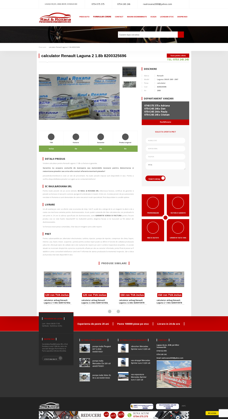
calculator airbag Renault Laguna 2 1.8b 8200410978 (168, 277)
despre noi (182, 16)
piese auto (84, 16)
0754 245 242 (162, 354)
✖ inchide (212, 413)
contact (119, 16)
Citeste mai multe (50, 359)
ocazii (153, 16)
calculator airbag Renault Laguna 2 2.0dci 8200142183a (57, 301)
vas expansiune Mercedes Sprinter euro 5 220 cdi (138, 377)
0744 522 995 (162, 351)
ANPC (184, 406)
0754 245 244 (151, 111)
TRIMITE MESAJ (154, 179)
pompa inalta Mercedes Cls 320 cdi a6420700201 (101, 363)
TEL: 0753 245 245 (178, 59)
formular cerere (102, 16)
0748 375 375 (151, 105)
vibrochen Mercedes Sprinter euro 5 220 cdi (140, 347)
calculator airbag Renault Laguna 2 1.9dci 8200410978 (131, 301)
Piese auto (42, 47)
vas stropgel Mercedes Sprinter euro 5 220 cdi (140, 361)
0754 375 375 (98, 4)
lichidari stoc (167, 16)
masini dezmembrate (137, 16)
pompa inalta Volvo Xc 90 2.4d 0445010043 (101, 376)
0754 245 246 (123, 4)
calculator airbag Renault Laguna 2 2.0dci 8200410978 (94, 301)
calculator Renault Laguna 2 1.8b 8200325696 (64, 47)
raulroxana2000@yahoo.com (157, 4)
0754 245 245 (151, 114)
